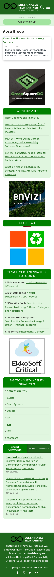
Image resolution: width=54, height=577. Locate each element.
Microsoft (12, 438)
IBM (9, 431)
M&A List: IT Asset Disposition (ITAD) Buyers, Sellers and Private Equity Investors (25, 128)
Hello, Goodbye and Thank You (22, 117)
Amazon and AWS (17, 390)
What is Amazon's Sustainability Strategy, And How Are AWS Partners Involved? (26, 170)
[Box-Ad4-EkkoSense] (27, 356)
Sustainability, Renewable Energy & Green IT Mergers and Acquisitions (27, 307)
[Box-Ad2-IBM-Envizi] (27, 199)
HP (8, 417)
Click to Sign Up (27, 21)
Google (11, 411)
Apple (10, 397)
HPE (9, 424)
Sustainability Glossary (31, 331)
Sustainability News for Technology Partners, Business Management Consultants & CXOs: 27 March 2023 (26, 53)
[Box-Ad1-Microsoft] (27, 248)
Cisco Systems (15, 404)
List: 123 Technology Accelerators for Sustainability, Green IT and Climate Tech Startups (25, 156)
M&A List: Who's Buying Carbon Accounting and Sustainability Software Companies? (22, 142)
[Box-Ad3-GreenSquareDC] (27, 87)
